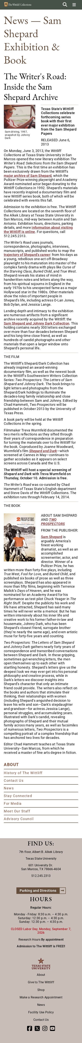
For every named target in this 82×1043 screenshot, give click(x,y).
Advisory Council (19, 819)
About (41, 975)
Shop (41, 990)
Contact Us (13, 780)
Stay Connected (18, 796)
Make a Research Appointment (41, 997)
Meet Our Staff (17, 811)
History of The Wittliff (23, 773)
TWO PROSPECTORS (53, 522)
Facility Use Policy (41, 1012)
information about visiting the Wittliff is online (38, 229)
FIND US (40, 843)
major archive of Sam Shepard (27, 176)
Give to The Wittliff (41, 982)
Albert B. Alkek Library (47, 852)
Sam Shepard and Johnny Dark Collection (36, 323)
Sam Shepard (51, 537)
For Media (13, 803)
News (9, 788)
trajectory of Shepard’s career (27, 255)
